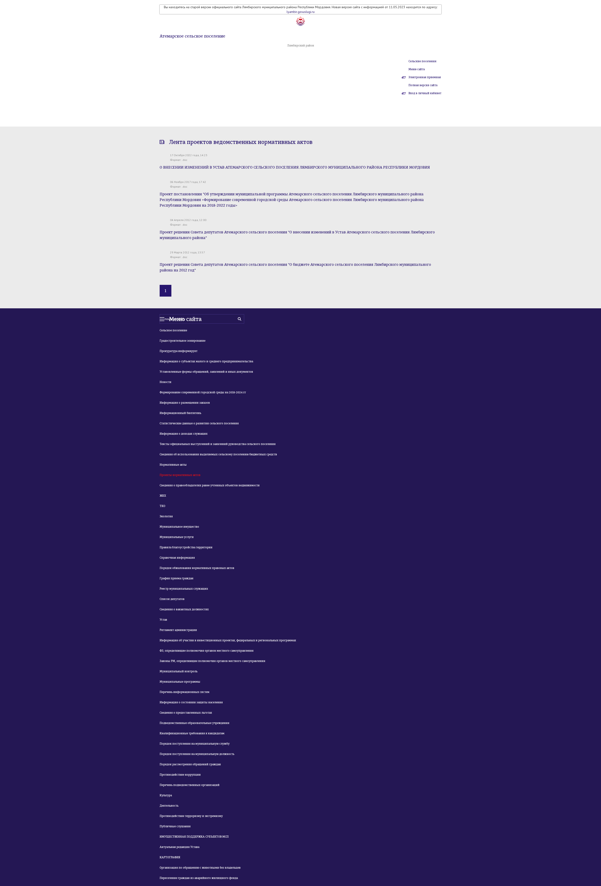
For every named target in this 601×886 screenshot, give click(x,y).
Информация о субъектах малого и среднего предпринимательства (206, 361)
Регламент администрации (178, 630)
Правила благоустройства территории (186, 547)
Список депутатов (172, 599)
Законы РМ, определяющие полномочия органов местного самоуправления (212, 661)
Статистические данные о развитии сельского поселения (199, 423)
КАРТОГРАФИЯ (170, 857)
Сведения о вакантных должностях (184, 609)
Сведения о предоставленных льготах (186, 712)
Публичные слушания (175, 826)
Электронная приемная (424, 77)
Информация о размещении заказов (185, 402)
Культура (166, 795)
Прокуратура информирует (178, 351)
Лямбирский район (300, 45)
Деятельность (169, 805)
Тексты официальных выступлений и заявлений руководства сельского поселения (218, 444)
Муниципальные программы (180, 681)
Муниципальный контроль (178, 671)
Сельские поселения (422, 61)
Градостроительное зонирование (182, 340)
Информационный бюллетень (180, 413)
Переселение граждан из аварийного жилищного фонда (199, 878)
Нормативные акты (173, 464)
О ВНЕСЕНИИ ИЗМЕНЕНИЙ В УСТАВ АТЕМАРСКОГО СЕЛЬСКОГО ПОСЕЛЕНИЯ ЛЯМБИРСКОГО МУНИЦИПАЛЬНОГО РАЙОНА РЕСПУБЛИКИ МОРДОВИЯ (295, 167)
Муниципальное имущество (179, 526)
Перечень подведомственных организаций (190, 785)
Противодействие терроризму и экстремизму (191, 816)
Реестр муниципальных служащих (184, 588)
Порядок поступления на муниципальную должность (197, 754)
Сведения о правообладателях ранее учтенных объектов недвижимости (210, 485)
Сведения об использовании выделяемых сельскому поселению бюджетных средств (218, 454)
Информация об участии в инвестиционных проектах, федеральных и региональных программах (228, 640)
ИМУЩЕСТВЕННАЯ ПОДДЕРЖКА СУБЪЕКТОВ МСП (194, 836)
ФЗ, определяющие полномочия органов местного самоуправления (207, 650)
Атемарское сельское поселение (192, 36)
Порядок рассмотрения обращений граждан (190, 764)
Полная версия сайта (422, 85)
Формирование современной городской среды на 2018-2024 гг (203, 392)
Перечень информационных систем (184, 692)
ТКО (162, 506)
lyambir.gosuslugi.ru (301, 12)
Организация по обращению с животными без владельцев (200, 867)
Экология (166, 516)
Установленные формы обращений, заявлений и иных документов (206, 371)
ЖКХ (163, 495)
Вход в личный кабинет (424, 93)
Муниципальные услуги (177, 537)
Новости (165, 382)
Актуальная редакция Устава (179, 847)
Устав (163, 619)
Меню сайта (416, 69)
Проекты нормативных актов (180, 475)
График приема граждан (176, 578)
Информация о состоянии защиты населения (191, 702)
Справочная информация (177, 557)
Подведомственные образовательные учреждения (194, 723)
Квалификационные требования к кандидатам (192, 733)
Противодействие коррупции (180, 774)
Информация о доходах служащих (184, 433)
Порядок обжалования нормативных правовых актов (197, 568)
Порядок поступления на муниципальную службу (195, 743)
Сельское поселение (173, 330)
